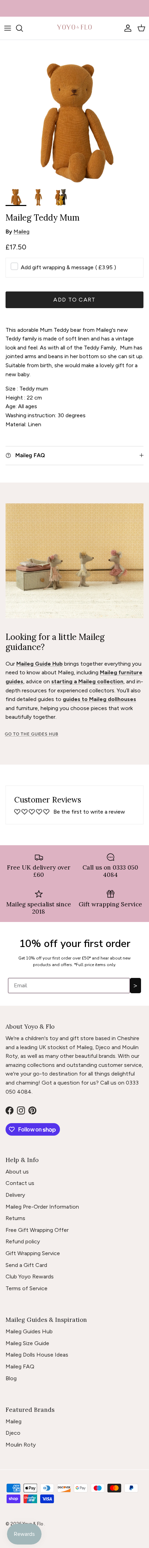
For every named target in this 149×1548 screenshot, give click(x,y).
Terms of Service (26, 1288)
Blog (11, 1378)
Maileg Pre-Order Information (42, 1206)
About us (17, 1171)
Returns (15, 1218)
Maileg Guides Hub (29, 1331)
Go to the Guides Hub (31, 734)
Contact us (20, 1183)
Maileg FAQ (20, 1366)
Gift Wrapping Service (33, 1253)
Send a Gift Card (26, 1265)
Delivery (15, 1195)
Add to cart (74, 299)
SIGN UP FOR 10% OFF (74, 8)
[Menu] (7, 28)
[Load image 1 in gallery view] (74, 123)
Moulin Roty (21, 1444)
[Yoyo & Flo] (74, 28)
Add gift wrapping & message (68, 267)
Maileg (21, 231)
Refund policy (23, 1241)
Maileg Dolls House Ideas (37, 1354)
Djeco (13, 1433)
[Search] (22, 28)
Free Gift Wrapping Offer (37, 1230)
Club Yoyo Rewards (30, 1276)
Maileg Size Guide (27, 1343)
